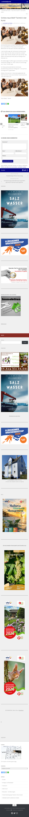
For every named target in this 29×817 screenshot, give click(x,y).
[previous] (1, 124)
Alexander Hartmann (7, 23)
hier (15, 761)
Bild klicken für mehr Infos (14, 416)
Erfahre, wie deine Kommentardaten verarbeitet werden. (13, 167)
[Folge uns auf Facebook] (23, 170)
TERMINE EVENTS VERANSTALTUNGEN (10, 798)
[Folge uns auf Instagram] (27, 170)
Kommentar (5, 142)
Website (4, 155)
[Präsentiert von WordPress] (11, 810)
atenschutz (4, 324)
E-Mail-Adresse (18, 151)
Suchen (2, 340)
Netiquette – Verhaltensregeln (8, 791)
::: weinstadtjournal (6, 1)
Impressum (4, 785)
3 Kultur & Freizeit (15, 10)
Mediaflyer (21, 710)
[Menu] (27, 1)
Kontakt (3, 779)
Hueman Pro (20, 810)
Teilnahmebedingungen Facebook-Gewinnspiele (12, 794)
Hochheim (23, 10)
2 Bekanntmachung (5, 10)
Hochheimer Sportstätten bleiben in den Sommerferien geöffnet (13, 126)
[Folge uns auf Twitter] (25, 170)
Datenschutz (5, 788)
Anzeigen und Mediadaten (7, 782)
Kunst (2, 12)
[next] (28, 124)
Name (3, 151)
